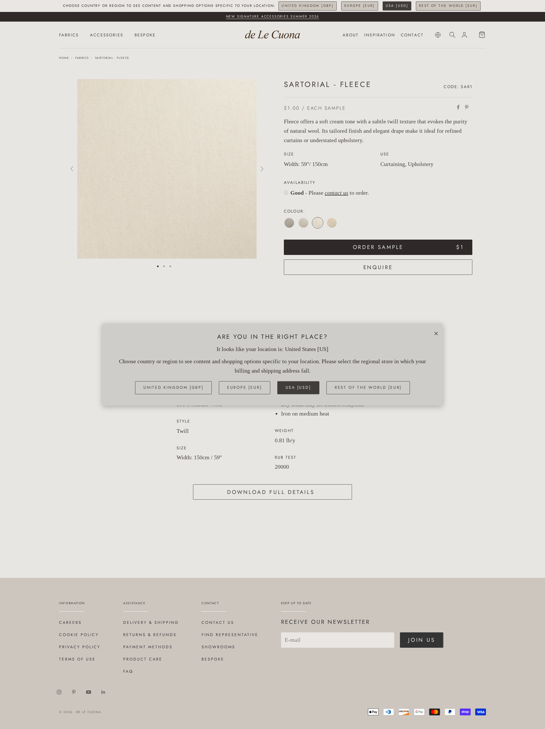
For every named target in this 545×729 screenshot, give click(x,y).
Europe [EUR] (359, 5)
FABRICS (69, 35)
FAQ (128, 671)
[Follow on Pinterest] (74, 692)
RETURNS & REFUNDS (150, 634)
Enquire (378, 267)
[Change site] (438, 35)
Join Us (421, 640)
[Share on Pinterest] (466, 107)
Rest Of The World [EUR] (448, 5)
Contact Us (218, 622)
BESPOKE (145, 35)
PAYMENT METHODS (148, 647)
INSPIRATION (379, 35)
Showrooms (218, 647)
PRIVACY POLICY (79, 647)
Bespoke (213, 659)
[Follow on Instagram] (59, 692)
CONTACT (412, 35)
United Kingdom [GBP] (308, 5)
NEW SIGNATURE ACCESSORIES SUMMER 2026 (272, 16)
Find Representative (230, 634)
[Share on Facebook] (458, 107)
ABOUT (351, 35)
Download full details (271, 492)
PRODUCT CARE (142, 659)
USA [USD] (397, 5)
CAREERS (70, 622)
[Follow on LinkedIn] (103, 692)
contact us (336, 193)
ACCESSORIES (106, 35)
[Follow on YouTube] (88, 692)
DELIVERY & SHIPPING (151, 622)
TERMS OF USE (77, 659)
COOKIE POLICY (79, 634)
